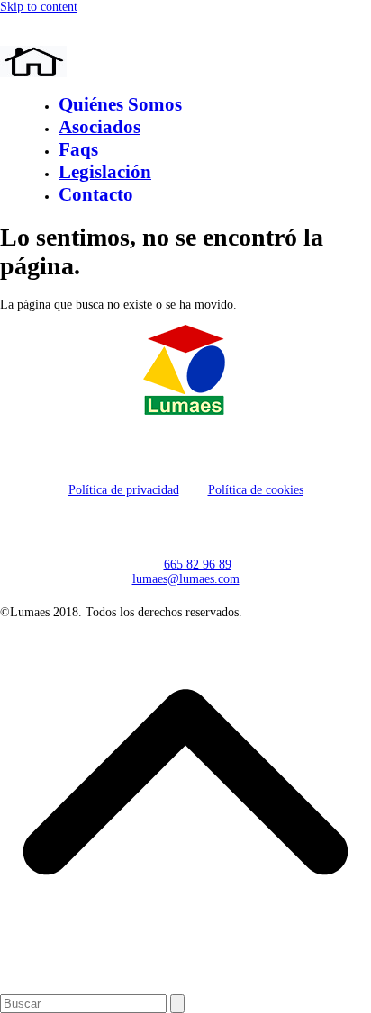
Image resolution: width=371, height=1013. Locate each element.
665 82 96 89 (197, 564)
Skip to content (38, 6)
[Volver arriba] (185, 986)
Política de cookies (255, 490)
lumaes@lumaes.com (186, 579)
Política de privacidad (123, 490)
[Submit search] (177, 1003)
